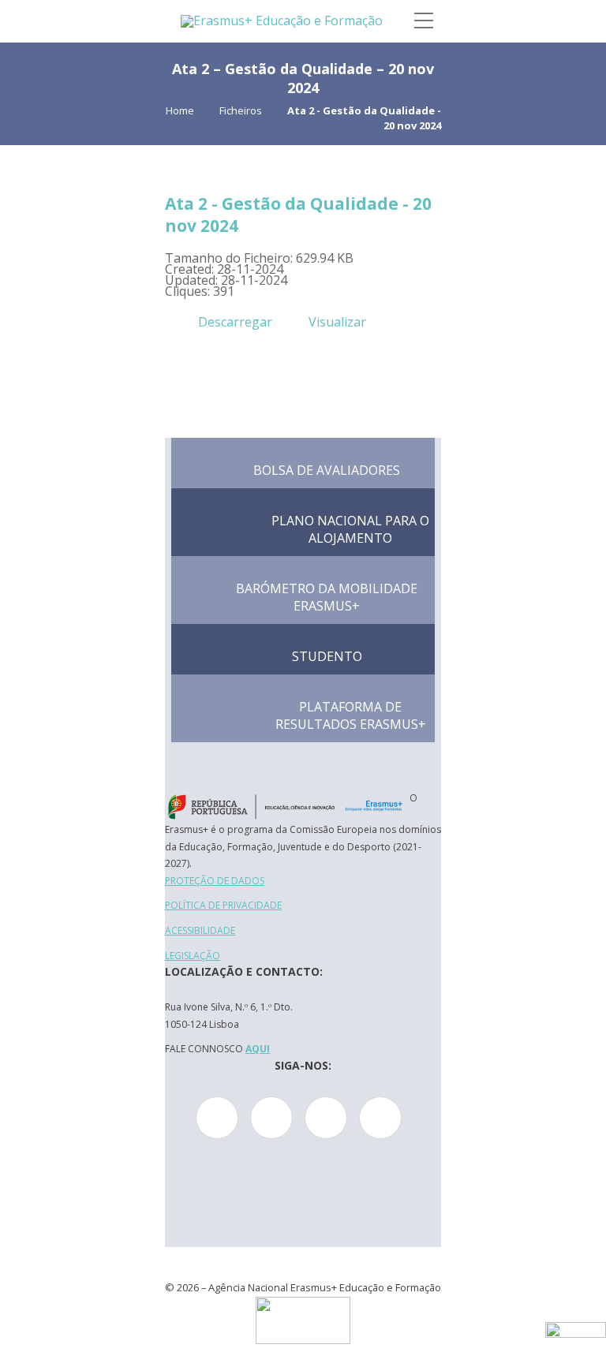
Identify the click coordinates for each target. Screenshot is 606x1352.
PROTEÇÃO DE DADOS (214, 880)
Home (180, 110)
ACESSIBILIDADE (200, 930)
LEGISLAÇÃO (192, 955)
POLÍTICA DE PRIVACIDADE (223, 905)
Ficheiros (240, 110)
